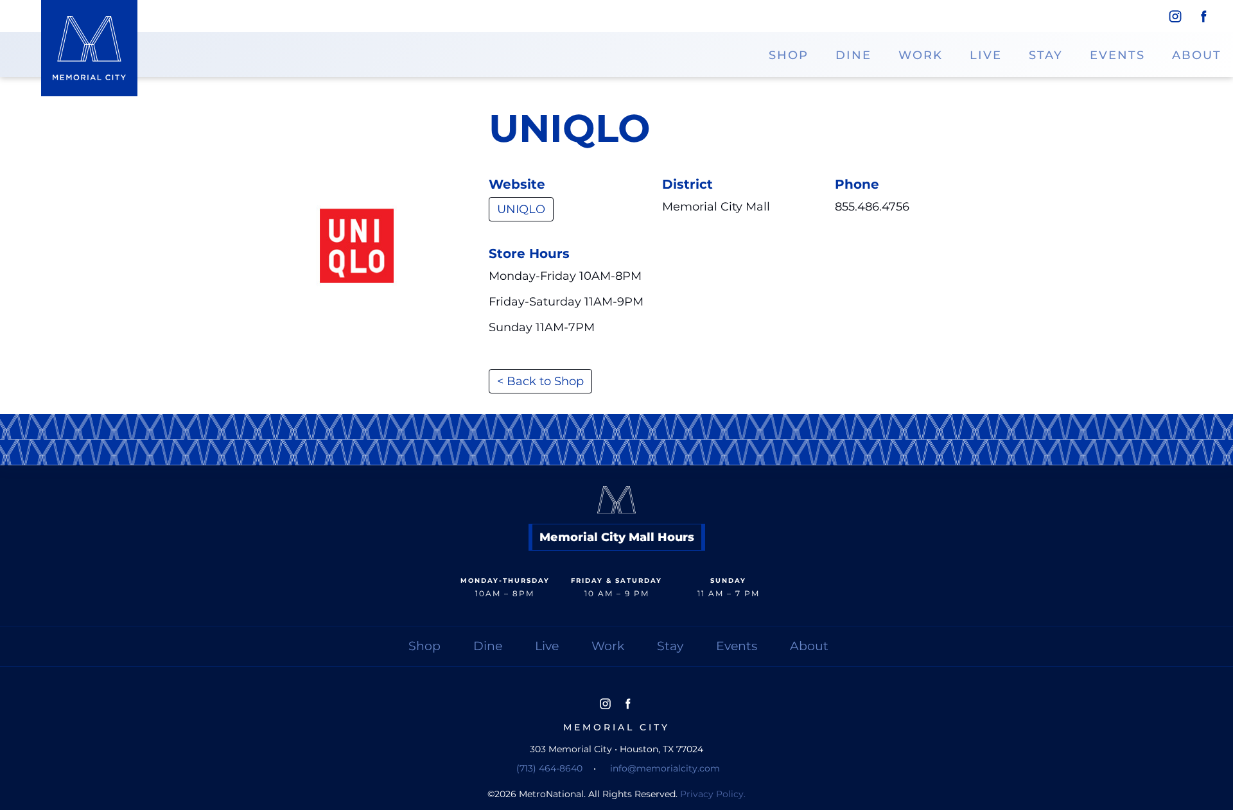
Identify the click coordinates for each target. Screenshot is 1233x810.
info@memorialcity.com (665, 768)
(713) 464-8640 (549, 768)
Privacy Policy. (713, 794)
